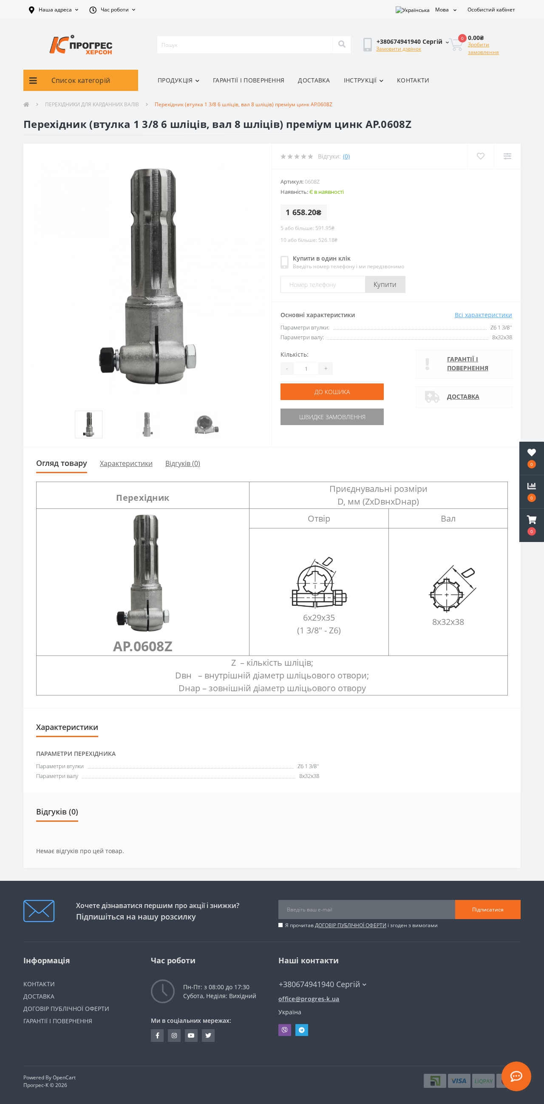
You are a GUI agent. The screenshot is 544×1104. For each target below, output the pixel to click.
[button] (53, 10)
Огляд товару (61, 463)
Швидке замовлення (332, 417)
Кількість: (294, 354)
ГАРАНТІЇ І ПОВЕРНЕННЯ (248, 80)
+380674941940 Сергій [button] (319, 984)
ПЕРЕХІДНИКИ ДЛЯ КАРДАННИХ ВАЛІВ (92, 104)
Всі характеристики (483, 315)
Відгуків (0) (182, 463)
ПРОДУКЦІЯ (175, 80)
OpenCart (64, 1077)
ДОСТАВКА (314, 80)
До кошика (332, 392)
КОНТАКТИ (413, 80)
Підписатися (488, 909)
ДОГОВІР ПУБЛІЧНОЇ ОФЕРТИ (350, 925)
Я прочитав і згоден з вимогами (361, 925)
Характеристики (126, 463)
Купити (385, 284)
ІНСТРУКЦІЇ (360, 80)
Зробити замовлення (483, 48)
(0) (346, 156)
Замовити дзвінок (398, 48)
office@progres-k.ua (309, 999)
